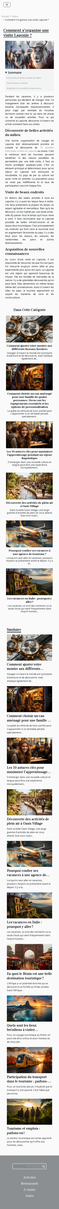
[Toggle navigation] (6, 4)
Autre (15, 16)
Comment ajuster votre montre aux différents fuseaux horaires (29, 347)
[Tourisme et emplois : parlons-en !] (29, 1111)
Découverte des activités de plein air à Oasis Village (29, 504)
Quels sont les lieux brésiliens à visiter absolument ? (22, 1029)
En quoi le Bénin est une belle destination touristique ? (29, 976)
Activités (29, 1177)
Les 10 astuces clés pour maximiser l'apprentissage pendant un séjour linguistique (30, 455)
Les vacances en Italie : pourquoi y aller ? (29, 600)
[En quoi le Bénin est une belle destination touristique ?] (29, 956)
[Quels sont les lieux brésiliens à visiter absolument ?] (29, 1008)
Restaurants (29, 1183)
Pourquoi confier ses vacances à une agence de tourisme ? (29, 552)
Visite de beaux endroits (17, 83)
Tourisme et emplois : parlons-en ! (23, 1130)
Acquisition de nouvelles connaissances (24, 88)
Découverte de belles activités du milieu (24, 78)
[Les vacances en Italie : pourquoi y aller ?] (29, 581)
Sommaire (14, 72)
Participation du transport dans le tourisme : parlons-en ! (27, 1081)
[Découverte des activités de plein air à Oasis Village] (29, 486)
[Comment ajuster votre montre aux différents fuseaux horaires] (29, 329)
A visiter (29, 1189)
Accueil (5, 16)
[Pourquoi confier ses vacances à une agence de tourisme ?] (29, 533)
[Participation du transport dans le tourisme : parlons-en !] (29, 1059)
